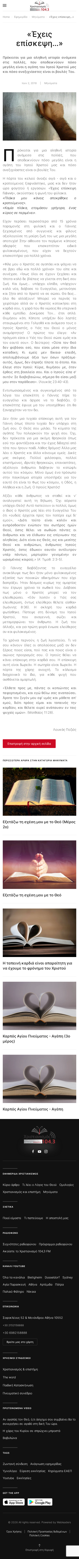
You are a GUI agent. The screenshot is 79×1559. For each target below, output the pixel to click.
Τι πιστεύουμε (33, 1218)
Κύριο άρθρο (11, 1185)
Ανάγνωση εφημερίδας (45, 1464)
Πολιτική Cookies (39, 1535)
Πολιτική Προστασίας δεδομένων (47, 1531)
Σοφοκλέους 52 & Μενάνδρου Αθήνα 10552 (33, 1317)
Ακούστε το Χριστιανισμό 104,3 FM (27, 1251)
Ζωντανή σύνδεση (15, 1464)
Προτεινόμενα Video (17, 1408)
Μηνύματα (50, 83)
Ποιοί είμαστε (12, 1218)
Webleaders (64, 1522)
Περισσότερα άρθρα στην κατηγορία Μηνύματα (35, 760)
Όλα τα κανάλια (14, 1277)
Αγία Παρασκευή (14, 1284)
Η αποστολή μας (57, 1218)
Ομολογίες (66, 1185)
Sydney (67, 1277)
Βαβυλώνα (10, 1438)
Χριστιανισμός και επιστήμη (21, 1192)
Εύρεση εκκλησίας (32, 1471)
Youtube (8, 1478)
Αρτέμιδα (46, 1284)
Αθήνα (32, 1284)
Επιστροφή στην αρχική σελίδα (29, 743)
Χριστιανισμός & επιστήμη (20, 1369)
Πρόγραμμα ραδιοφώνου (55, 1244)
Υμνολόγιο (10, 1471)
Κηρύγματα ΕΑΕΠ (60, 1471)
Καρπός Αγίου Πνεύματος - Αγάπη (33, 1109)
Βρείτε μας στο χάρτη (20, 1341)
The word (9, 1377)
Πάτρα (59, 1284)
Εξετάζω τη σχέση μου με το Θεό (32, 895)
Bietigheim (35, 1277)
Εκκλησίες (24, 1478)
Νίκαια (31, 1291)
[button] (4, 5)
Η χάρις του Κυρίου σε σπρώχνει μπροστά (31, 1431)
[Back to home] (39, 5)
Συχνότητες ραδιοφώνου (19, 1244)
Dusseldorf (52, 1277)
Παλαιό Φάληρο (13, 1291)
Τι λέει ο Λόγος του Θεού (39, 1185)
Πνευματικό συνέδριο (17, 1393)
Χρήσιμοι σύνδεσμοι (17, 1358)
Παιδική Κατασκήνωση (18, 1385)
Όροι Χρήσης (14, 1531)
